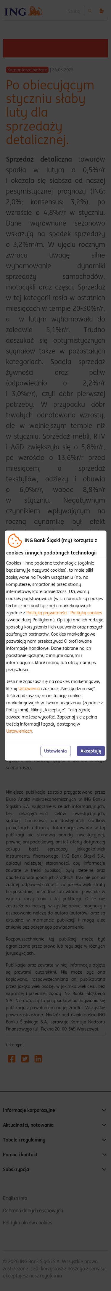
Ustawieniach (19, 731)
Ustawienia (29, 688)
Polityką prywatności (46, 612)
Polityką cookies (86, 612)
